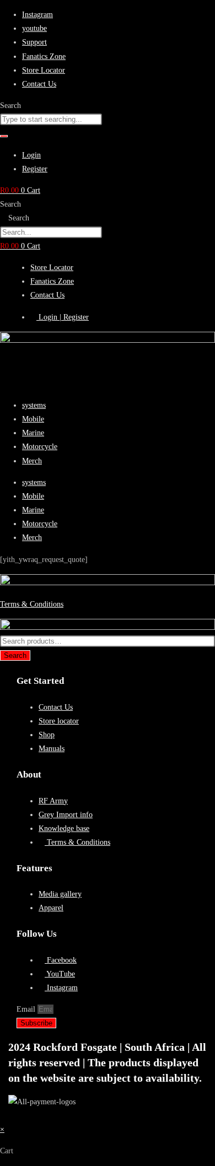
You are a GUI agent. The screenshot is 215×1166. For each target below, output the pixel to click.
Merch (32, 461)
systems (34, 405)
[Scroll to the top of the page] (3, 1115)
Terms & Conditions (31, 604)
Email (27, 1009)
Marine (33, 433)
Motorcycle (39, 446)
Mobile (33, 419)
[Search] (4, 136)
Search (10, 204)
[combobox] (51, 119)
